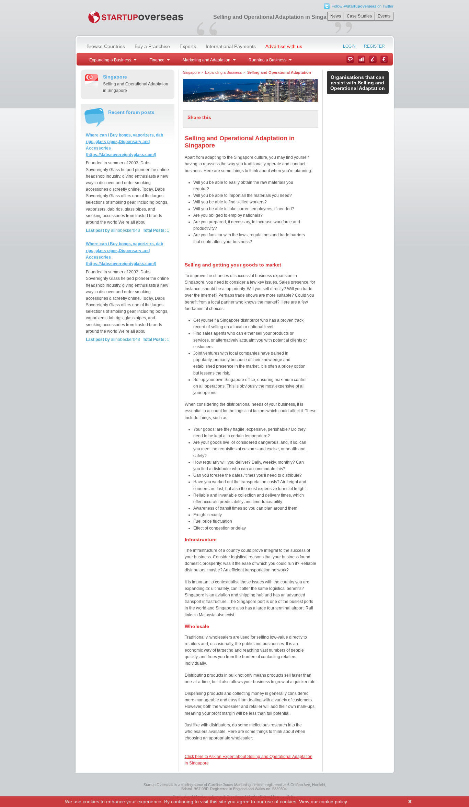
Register (374, 46)
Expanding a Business (223, 72)
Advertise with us (283, 46)
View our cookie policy (323, 801)
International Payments (231, 46)
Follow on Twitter (362, 6)
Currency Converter (384, 59)
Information (373, 59)
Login (349, 46)
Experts (188, 46)
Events (384, 16)
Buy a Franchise (152, 46)
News (335, 16)
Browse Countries (106, 46)
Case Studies (359, 16)
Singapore (191, 72)
